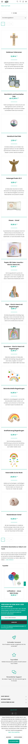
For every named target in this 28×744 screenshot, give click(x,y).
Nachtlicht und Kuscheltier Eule (14, 95)
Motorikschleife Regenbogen (14, 389)
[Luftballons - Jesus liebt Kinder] (14, 578)
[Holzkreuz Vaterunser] (14, 39)
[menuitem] (2, 1)
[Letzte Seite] (11, 24)
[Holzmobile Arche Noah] (14, 460)
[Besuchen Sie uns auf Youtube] (16, 713)
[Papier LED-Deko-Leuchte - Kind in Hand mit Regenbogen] (14, 249)
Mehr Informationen (14, 732)
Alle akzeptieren (13, 741)
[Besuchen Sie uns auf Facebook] (12, 713)
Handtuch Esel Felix (14, 136)
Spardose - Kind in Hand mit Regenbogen (14, 347)
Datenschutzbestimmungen (16, 626)
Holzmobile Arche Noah (14, 473)
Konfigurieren (18, 737)
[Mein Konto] (23, 1)
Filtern (15, 13)
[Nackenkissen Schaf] (14, 502)
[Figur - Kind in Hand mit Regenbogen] (14, 292)
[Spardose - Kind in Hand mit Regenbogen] (14, 334)
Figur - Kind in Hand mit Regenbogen (14, 305)
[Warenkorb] (26, 1)
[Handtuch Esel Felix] (14, 123)
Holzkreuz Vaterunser (14, 52)
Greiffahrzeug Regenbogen (14, 431)
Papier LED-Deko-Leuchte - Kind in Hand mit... (14, 263)
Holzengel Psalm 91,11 (14, 178)
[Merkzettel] (20, 1)
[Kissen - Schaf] (14, 207)
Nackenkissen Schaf (14, 515)
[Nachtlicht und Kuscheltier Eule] (14, 81)
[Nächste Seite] (7, 24)
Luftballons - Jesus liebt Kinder (14, 592)
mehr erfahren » (10, 560)
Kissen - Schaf (14, 220)
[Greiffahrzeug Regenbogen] (14, 418)
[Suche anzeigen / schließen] (17, 1)
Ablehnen (8, 737)
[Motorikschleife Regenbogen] (14, 376)
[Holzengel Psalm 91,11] (14, 165)
